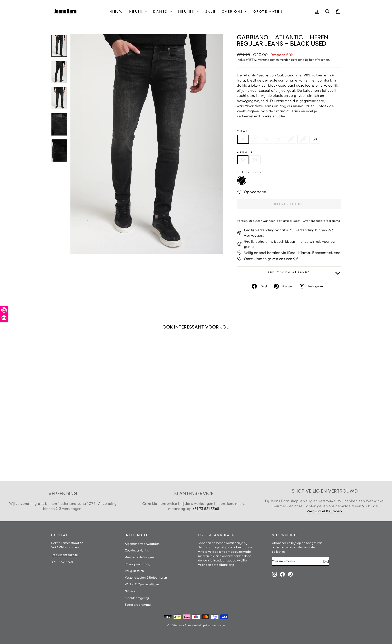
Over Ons (233, 11)
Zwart (242, 180)
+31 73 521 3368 (206, 508)
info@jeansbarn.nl (65, 555)
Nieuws (130, 591)
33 (278, 139)
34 (290, 139)
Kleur (250, 172)
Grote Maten (268, 11)
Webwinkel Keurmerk (325, 511)
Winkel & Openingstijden (142, 584)
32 (266, 139)
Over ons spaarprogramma (321, 221)
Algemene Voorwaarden (142, 544)
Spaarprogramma (138, 605)
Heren (136, 11)
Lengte (245, 151)
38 (315, 139)
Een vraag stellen (288, 271)
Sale (210, 11)
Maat (242, 131)
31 (255, 139)
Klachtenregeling (137, 598)
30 (243, 139)
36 (303, 139)
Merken (187, 11)
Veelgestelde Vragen (139, 557)
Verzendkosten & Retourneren (146, 577)
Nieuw (116, 11)
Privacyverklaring (137, 564)
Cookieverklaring (137, 550)
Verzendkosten (268, 60)
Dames (161, 11)
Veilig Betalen (134, 571)
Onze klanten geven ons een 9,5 (271, 258)
